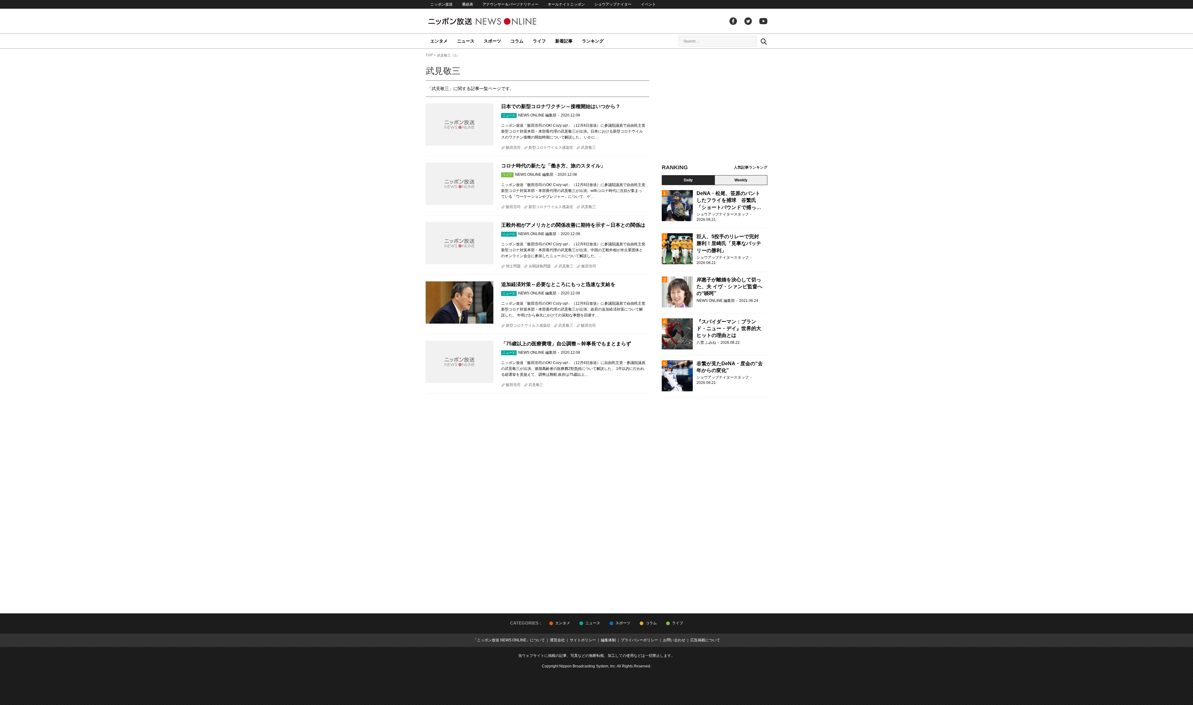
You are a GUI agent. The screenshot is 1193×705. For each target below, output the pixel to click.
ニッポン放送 (441, 4)
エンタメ (439, 41)
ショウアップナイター (613, 4)
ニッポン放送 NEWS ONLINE (494, 21)
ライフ (539, 41)
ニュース (465, 41)
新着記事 (564, 41)
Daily (688, 180)
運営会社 (557, 640)
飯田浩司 (513, 147)
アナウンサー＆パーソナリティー (510, 4)
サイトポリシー (583, 640)
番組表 (467, 4)
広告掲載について (705, 640)
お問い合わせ (674, 640)
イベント (648, 4)
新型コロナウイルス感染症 (550, 147)
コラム (516, 41)
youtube (763, 21)
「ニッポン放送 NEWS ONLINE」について (509, 640)
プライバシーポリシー (639, 640)
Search (763, 41)
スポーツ (492, 41)
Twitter (748, 21)
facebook (733, 21)
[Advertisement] (714, 108)
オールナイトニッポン (566, 4)
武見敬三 (588, 147)
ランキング (593, 41)
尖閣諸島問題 (539, 266)
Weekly (740, 180)
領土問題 (513, 266)
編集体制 (608, 640)
